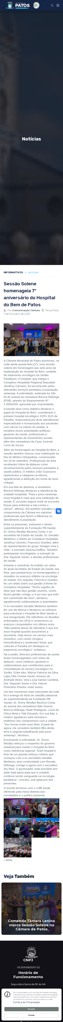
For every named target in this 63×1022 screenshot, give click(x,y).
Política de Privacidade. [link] (26, 1002)
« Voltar (8, 860)
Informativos (13, 272)
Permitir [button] (31, 1009)
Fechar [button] (31, 1015)
